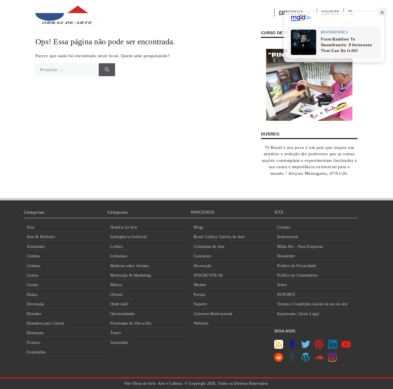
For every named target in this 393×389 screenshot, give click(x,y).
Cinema (33, 256)
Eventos (33, 342)
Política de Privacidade (296, 266)
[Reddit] (278, 360)
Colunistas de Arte (209, 246)
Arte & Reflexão (41, 237)
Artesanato (36, 246)
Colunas (33, 266)
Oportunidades (122, 314)
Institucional (287, 237)
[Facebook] (292, 347)
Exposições (36, 352)
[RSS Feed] (278, 347)
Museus (200, 285)
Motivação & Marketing (130, 275)
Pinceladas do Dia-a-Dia (130, 323)
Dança (32, 294)
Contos (33, 275)
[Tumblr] (292, 360)
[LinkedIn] (332, 347)
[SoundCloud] (318, 360)
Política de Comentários (297, 275)
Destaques (35, 333)
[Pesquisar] (107, 69)
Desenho (34, 314)
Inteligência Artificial (128, 237)
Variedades (119, 342)
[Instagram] (332, 360)
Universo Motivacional (213, 314)
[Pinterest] (318, 347)
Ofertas (116, 294)
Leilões (116, 246)
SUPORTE (286, 294)
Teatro (115, 333)
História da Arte (123, 227)
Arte (30, 227)
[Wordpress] (305, 360)
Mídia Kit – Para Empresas (300, 246)
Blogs (198, 227)
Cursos (32, 285)
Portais (199, 294)
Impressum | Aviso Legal (298, 314)
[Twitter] (305, 347)
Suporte (200, 304)
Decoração (35, 304)
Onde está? (119, 304)
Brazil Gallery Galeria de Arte (219, 237)
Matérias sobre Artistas (129, 266)
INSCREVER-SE (208, 275)
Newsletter (286, 256)
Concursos (202, 256)
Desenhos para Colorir (45, 323)
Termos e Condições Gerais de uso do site (312, 304)
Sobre (282, 285)
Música (116, 285)
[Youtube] (346, 347)
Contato (283, 227)
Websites (201, 323)
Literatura (118, 256)
